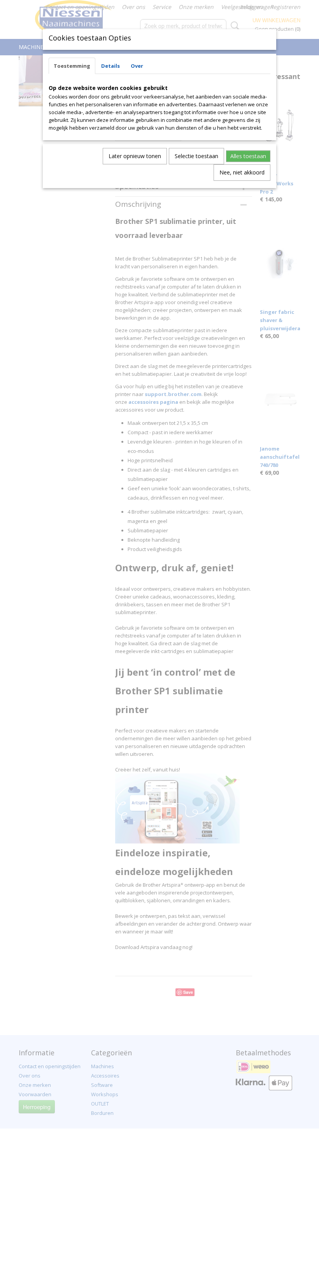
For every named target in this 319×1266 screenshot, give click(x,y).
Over (137, 65)
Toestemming (72, 65)
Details (110, 65)
